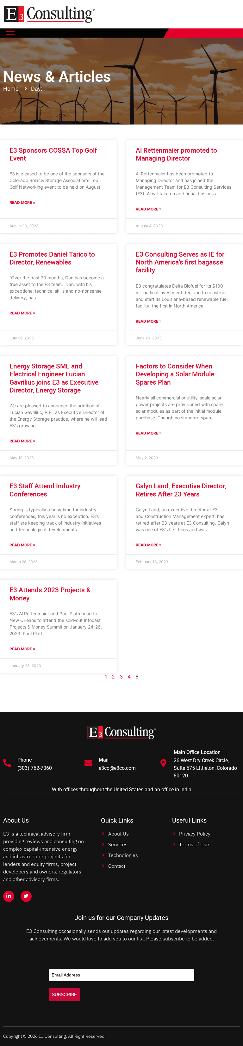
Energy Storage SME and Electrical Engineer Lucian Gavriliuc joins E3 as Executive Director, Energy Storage (53, 378)
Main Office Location (197, 752)
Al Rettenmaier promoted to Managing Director (176, 154)
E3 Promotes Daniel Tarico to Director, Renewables (52, 258)
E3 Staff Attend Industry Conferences (44, 490)
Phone (24, 760)
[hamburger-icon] (10, 33)
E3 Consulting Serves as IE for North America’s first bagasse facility (180, 262)
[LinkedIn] (8, 896)
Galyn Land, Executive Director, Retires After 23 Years (181, 490)
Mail (104, 760)
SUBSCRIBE (64, 994)
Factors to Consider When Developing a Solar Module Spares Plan (175, 374)
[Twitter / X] (26, 896)
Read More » (22, 202)
